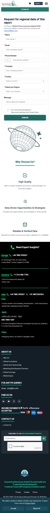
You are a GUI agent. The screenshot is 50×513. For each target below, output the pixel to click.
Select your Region (12, 87)
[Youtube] (9, 401)
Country (7, 77)
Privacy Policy (34, 112)
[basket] (29, 3)
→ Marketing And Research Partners (14, 369)
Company (8, 66)
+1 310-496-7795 (21, 275)
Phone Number (10, 56)
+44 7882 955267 (20, 255)
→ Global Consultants (9, 361)
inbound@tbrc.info (11, 31)
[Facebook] (14, 401)
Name (7, 35)
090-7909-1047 (7, 320)
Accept (13, 508)
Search (26, 9)
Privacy (18, 492)
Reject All (36, 508)
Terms (35, 492)
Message (7, 97)
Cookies (27, 492)
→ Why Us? (5, 358)
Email (7, 45)
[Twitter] (19, 401)
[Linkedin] (3, 401)
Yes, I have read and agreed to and (25, 111)
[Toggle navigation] (46, 3)
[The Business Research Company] (10, 3)
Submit (25, 117)
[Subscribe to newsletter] (43, 438)
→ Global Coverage (8, 372)
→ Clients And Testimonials (11, 365)
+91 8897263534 (36, 294)
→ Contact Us (6, 425)
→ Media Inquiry (7, 376)
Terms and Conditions (18, 112)
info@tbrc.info (12, 388)
